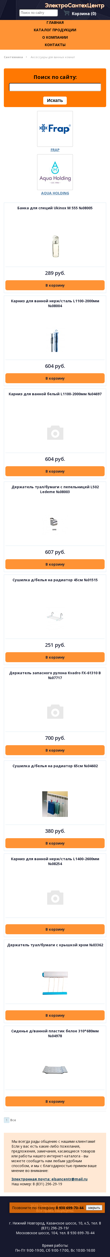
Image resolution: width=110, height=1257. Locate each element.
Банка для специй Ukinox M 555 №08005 (55, 207)
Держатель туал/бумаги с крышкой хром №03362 (55, 944)
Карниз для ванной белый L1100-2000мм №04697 (55, 393)
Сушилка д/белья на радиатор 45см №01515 (55, 579)
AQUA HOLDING (55, 193)
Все (13, 1120)
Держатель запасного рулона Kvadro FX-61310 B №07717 (55, 675)
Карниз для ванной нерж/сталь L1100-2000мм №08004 (55, 303)
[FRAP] (55, 129)
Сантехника (13, 57)
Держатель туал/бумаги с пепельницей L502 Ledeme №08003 (55, 489)
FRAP (55, 149)
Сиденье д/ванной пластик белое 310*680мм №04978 (55, 1033)
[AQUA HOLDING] (55, 172)
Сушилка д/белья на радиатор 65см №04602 (55, 765)
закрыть (94, 1208)
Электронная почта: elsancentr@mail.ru (49, 1179)
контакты (55, 44)
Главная (55, 22)
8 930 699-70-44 (69, 1207)
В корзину (55, 285)
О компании (55, 37)
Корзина (84, 13)
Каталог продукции (55, 29)
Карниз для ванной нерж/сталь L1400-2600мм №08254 (55, 861)
